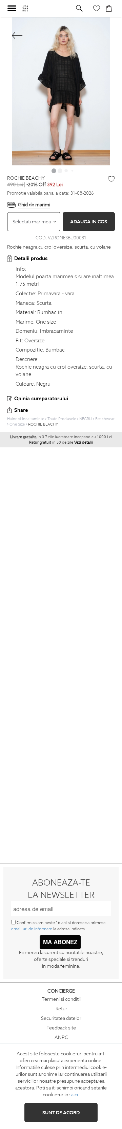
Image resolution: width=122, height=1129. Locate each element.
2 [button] (60, 170)
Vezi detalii (83, 442)
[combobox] (33, 221)
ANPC (61, 1037)
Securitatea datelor (61, 1018)
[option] (61, 91)
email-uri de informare (31, 928)
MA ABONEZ (60, 942)
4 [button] (72, 170)
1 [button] (53, 170)
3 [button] (66, 170)
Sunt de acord (61, 1113)
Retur (61, 1009)
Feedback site (61, 1028)
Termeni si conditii (61, 999)
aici (74, 1094)
